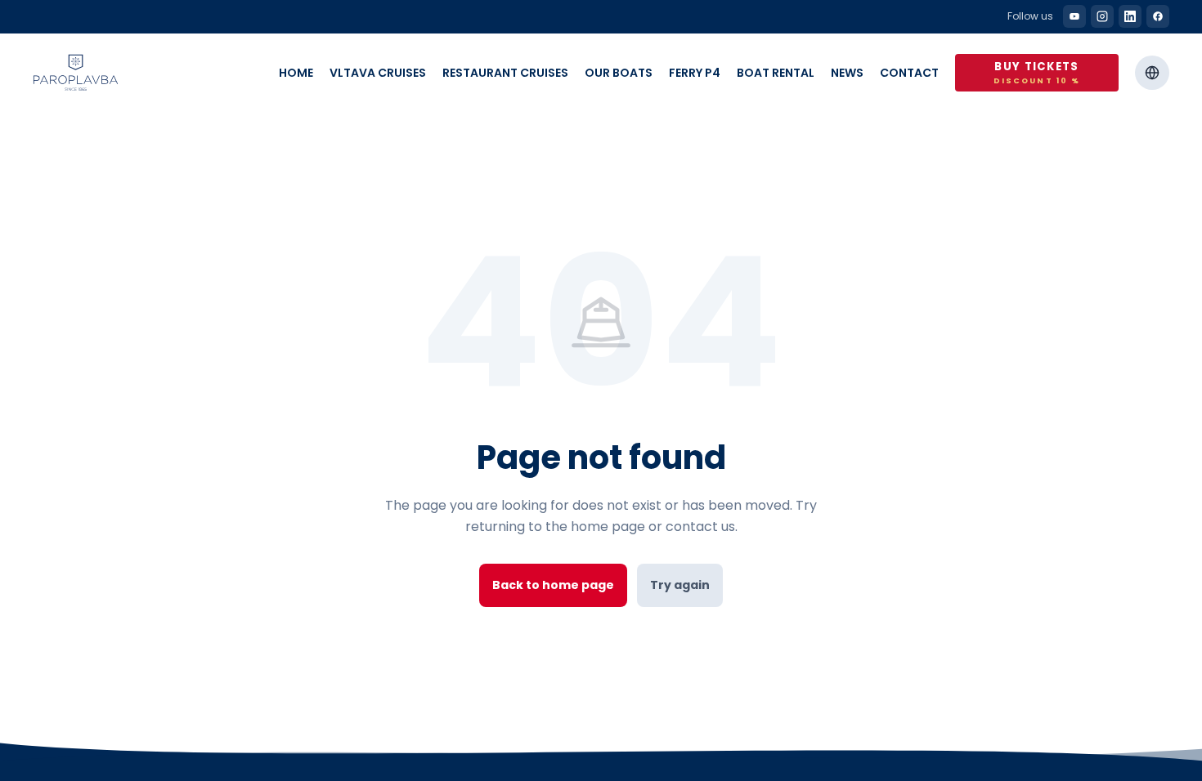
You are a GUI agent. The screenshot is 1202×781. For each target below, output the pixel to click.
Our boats (619, 73)
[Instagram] (1102, 16)
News (847, 73)
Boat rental (775, 73)
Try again (680, 585)
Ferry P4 (694, 73)
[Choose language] (1152, 73)
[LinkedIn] (1130, 16)
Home (296, 73)
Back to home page (553, 585)
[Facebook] (1157, 16)
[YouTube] (1074, 16)
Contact (909, 73)
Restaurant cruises (505, 73)
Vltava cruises (378, 73)
